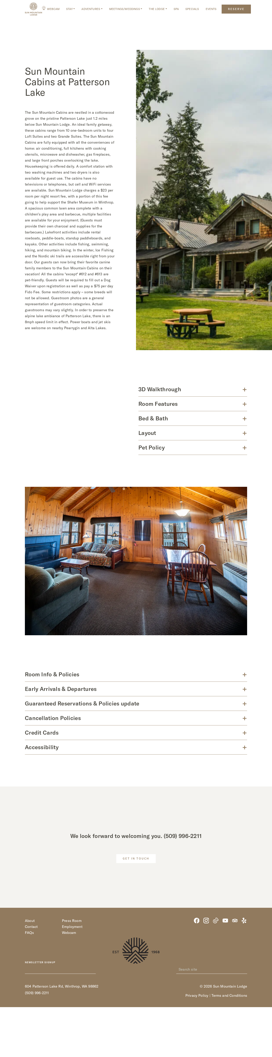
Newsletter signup (40, 962)
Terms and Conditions (229, 995)
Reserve (236, 9)
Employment (72, 926)
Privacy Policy (196, 995)
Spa (176, 9)
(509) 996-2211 (183, 835)
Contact (31, 926)
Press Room (72, 920)
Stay (69, 9)
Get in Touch (136, 858)
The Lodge (157, 9)
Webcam (53, 9)
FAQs (29, 932)
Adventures (90, 9)
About (30, 920)
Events (211, 9)
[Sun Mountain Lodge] (33, 9)
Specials (192, 9)
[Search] (245, 969)
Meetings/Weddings (124, 9)
